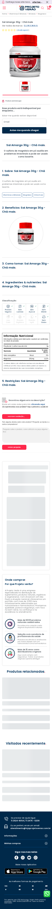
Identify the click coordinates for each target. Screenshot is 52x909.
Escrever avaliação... (16, 416)
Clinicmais (38, 195)
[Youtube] (29, 857)
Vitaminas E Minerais (18, 14)
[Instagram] (23, 857)
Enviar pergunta (14, 447)
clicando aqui (38, 404)
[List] (4, 8)
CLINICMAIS (31, 26)
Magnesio (42, 14)
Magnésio (27, 195)
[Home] (28, 8)
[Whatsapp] (35, 857)
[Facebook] (16, 857)
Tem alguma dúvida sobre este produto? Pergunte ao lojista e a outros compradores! (25, 423)
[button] (25, 86)
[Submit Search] (42, 8)
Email (6, 122)
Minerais (32, 14)
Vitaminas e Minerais (12, 195)
